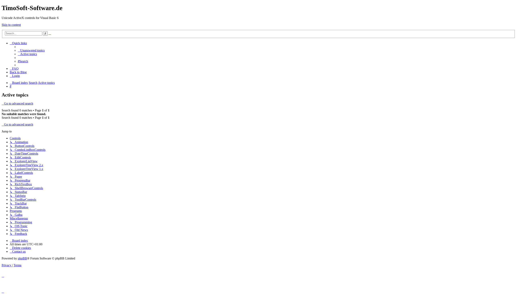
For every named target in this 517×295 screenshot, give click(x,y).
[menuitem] (31, 50)
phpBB (22, 258)
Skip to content (11, 24)
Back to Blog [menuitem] (18, 72)
